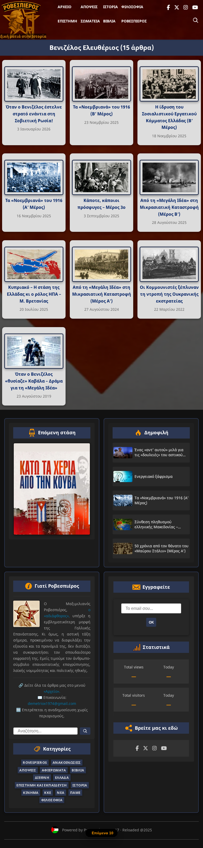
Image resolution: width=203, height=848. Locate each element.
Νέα (60, 792)
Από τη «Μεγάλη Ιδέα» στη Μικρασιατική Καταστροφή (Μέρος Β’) (169, 207)
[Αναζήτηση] (196, 20)
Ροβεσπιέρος (134, 20)
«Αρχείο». (52, 691)
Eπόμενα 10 (102, 833)
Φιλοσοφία (132, 6)
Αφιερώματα (54, 770)
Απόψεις (89, 6)
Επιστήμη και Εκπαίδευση (41, 785)
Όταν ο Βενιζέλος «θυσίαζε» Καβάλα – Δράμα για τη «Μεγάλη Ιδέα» (34, 381)
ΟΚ (151, 622)
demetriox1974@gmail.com (52, 703)
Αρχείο (64, 6)
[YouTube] (195, 7)
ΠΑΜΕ (75, 792)
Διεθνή (42, 777)
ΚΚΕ (47, 792)
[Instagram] (185, 7)
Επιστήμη (67, 20)
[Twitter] (176, 7)
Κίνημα (30, 792)
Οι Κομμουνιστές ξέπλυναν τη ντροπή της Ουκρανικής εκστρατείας (169, 294)
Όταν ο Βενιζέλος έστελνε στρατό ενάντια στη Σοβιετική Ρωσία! (34, 113)
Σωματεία (90, 20)
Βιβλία (109, 20)
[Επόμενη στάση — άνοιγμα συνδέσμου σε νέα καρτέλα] (51, 489)
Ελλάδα (62, 777)
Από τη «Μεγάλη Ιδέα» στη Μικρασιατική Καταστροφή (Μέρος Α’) (101, 294)
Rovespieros (35, 762)
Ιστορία (110, 6)
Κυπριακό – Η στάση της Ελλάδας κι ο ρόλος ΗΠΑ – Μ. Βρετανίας (34, 294)
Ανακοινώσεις (67, 762)
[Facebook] (168, 7)
